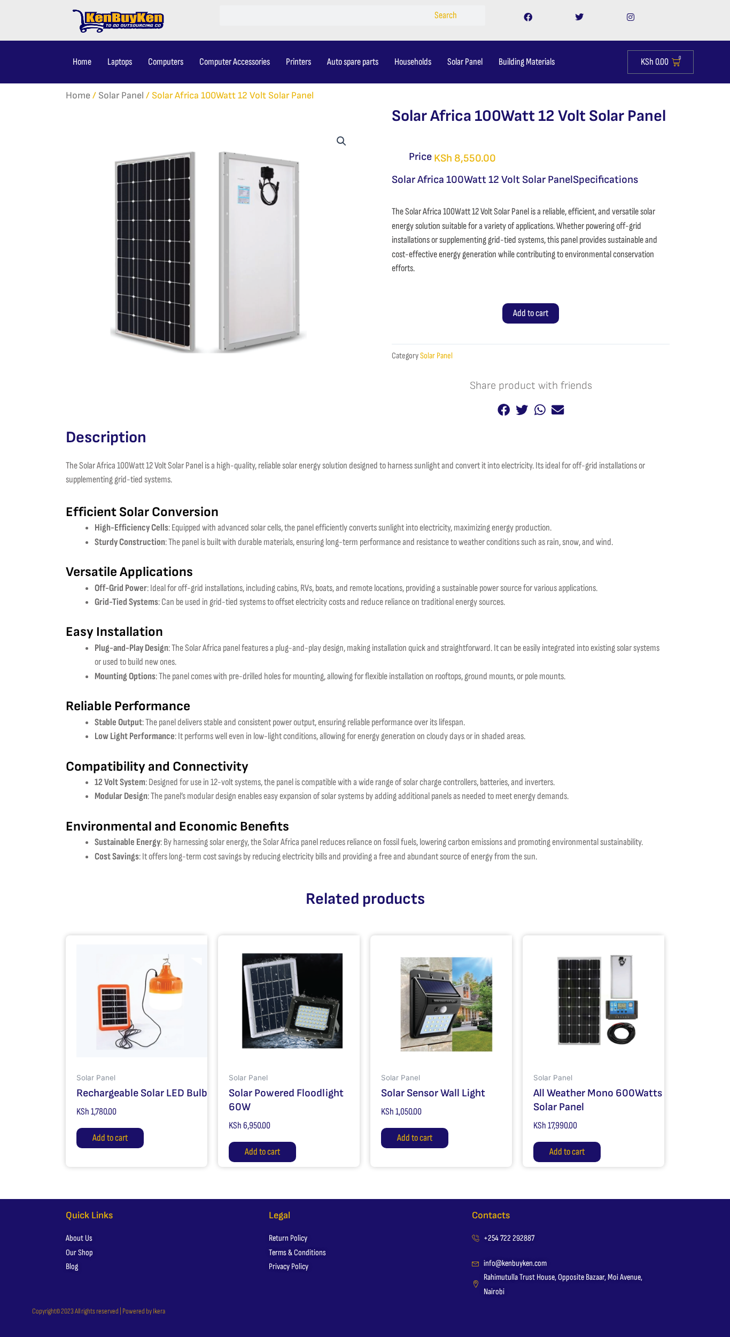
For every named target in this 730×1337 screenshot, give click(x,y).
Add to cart (530, 313)
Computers (165, 61)
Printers (298, 61)
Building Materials (527, 61)
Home (82, 61)
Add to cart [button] (110, 1137)
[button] (341, 141)
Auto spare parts (352, 61)
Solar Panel (465, 61)
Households (412, 61)
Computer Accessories (234, 61)
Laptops (119, 61)
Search (445, 15)
